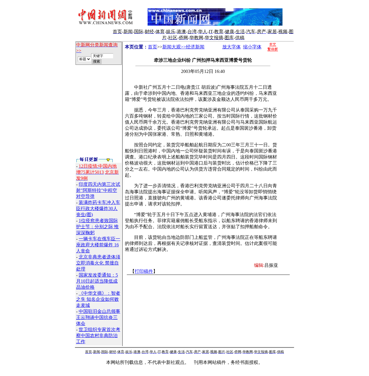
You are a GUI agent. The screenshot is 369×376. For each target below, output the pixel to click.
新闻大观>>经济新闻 (183, 46)
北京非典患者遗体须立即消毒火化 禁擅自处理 (98, 262)
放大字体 (231, 46)
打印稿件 (144, 271)
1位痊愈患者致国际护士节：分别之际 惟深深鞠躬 (97, 226)
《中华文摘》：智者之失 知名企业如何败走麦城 (98, 299)
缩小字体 (252, 46)
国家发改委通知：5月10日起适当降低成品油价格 (97, 281)
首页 (152, 46)
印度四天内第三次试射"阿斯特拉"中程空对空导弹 (98, 190)
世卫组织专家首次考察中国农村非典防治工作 (98, 335)
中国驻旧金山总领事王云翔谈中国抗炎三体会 (98, 317)
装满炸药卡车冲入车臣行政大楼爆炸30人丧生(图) (98, 208)
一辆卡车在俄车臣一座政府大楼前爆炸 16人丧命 (98, 244)
